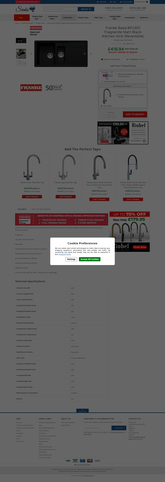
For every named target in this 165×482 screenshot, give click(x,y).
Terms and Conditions (68, 422)
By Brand (144, 18)
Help (114, 2)
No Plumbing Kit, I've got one (114, 82)
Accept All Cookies (90, 259)
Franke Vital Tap (44, 430)
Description (22, 209)
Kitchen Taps (83, 18)
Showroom (42, 433)
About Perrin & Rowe (45, 447)
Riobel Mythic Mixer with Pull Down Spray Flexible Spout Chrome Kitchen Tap (133, 185)
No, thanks (108, 106)
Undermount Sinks (53, 17)
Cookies (19, 436)
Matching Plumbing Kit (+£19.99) (130, 75)
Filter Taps (99, 18)
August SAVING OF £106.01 (122, 52)
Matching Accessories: (122, 86)
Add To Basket (32, 197)
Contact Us (19, 433)
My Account (127, 2)
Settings (71, 259)
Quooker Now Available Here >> (27, 2)
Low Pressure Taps (45, 457)
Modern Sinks (40, 23)
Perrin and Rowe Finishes (47, 428)
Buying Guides (43, 441)
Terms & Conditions (117, 432)
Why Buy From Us (44, 439)
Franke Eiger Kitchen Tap (66, 182)
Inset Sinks (67, 18)
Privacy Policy (65, 425)
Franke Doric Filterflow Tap (32, 182)
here (55, 272)
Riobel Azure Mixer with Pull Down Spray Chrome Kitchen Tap (99, 185)
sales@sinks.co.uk (139, 437)
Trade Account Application (24, 425)
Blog (40, 444)
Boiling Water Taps (115, 17)
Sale (21, 18)
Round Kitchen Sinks (45, 455)
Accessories (130, 18)
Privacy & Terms (65, 254)
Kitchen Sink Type (37, 17)
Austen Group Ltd (88, 475)
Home (17, 23)
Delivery (102, 2)
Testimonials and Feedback (47, 436)
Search (84, 9)
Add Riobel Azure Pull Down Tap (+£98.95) (131, 96)
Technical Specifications (41, 209)
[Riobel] (130, 232)
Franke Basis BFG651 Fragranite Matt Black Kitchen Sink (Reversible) (69, 23)
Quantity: (111, 112)
